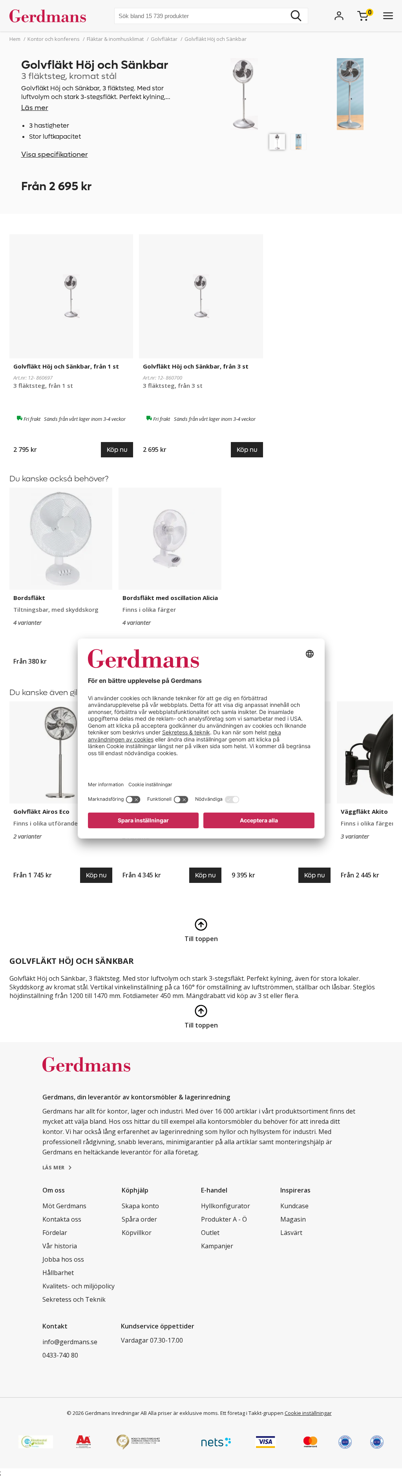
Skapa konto (140, 1206)
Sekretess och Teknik (74, 1299)
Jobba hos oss (63, 1259)
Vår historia (59, 1246)
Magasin (293, 1219)
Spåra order (139, 1219)
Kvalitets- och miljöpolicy (78, 1286)
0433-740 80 (60, 1355)
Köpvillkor (137, 1232)
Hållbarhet (58, 1272)
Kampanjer (217, 1246)
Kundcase (294, 1206)
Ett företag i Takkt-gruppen (251, 1412)
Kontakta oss (61, 1219)
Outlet (210, 1232)
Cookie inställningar (308, 1412)
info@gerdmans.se (69, 1342)
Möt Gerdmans (64, 1206)
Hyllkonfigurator (225, 1206)
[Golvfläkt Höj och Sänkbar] (277, 142)
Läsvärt (291, 1232)
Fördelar (54, 1232)
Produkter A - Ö (224, 1219)
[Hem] (50, 15)
